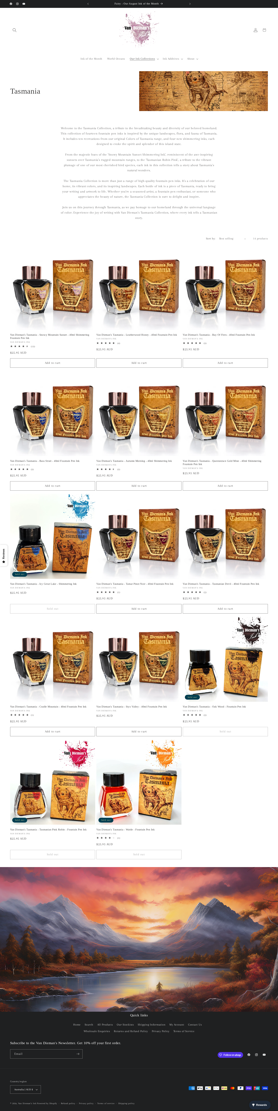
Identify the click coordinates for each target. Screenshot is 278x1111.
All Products (105, 1024)
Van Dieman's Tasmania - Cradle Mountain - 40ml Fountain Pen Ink (48, 706)
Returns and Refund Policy (131, 1031)
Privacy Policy (161, 1031)
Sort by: (210, 238)
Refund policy (68, 1103)
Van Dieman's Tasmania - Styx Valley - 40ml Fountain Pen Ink (131, 706)
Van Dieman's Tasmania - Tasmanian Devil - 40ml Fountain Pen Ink (221, 583)
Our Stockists (125, 1024)
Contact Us (195, 1024)
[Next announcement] (190, 4)
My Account (176, 1024)
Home (77, 1024)
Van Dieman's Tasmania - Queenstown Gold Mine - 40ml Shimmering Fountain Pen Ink (222, 463)
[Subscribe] (78, 1054)
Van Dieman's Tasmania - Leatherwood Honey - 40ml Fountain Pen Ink (136, 334)
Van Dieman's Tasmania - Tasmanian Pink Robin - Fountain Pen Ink (48, 829)
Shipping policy (126, 1103)
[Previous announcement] (88, 4)
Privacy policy (86, 1103)
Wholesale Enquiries (97, 1031)
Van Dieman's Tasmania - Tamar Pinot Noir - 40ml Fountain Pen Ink (134, 583)
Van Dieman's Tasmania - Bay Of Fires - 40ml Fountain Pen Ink (219, 334)
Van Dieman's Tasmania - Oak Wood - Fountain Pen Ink (214, 706)
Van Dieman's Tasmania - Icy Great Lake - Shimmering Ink (43, 583)
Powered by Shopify (47, 1103)
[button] (14, 30)
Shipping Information (151, 1024)
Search (89, 1024)
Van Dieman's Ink (27, 1103)
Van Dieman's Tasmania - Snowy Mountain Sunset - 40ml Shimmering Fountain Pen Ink (49, 336)
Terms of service (105, 1103)
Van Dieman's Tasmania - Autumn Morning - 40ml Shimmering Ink (134, 461)
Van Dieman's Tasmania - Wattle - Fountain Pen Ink (125, 829)
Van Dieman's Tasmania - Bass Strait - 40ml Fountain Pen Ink (45, 461)
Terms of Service (184, 1031)
